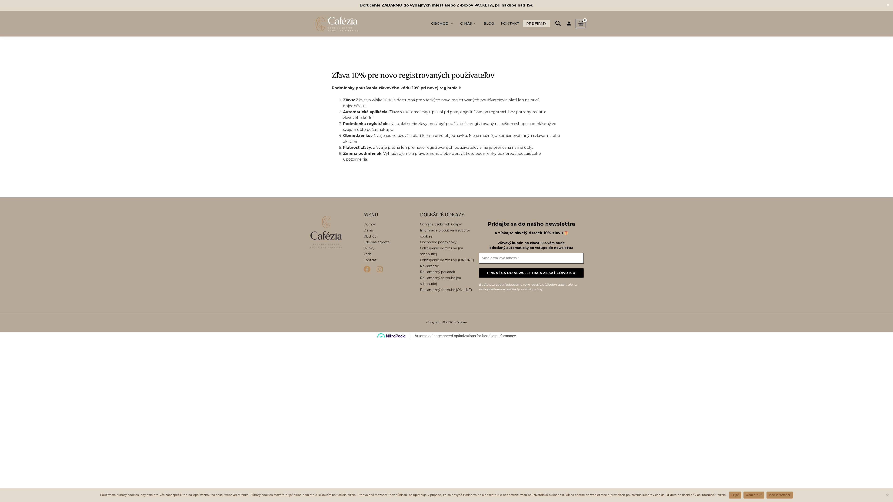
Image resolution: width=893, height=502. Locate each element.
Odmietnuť (754, 495)
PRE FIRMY (536, 23)
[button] (558, 23)
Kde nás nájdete (376, 242)
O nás (368, 230)
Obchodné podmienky (438, 242)
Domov (369, 224)
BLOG (488, 23)
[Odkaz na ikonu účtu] (569, 23)
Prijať (735, 495)
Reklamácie (429, 266)
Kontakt (370, 260)
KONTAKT (510, 23)
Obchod (370, 236)
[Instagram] (379, 269)
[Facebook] (366, 269)
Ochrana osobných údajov (441, 224)
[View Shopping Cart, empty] (581, 23)
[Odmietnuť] (887, 495)
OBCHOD (440, 23)
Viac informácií (780, 495)
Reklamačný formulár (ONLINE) (446, 290)
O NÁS (466, 23)
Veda (367, 254)
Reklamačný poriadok (437, 272)
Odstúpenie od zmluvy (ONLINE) (447, 260)
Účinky (368, 248)
